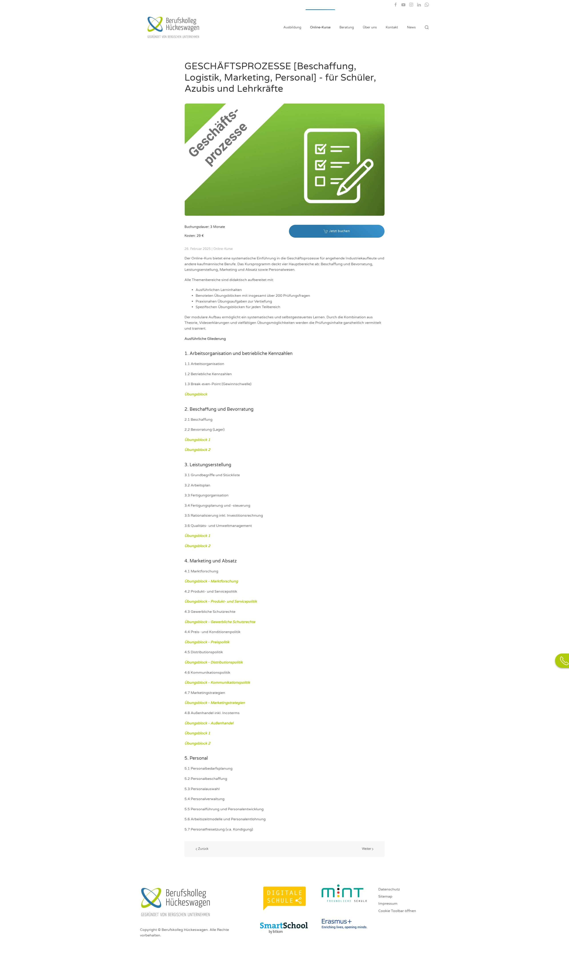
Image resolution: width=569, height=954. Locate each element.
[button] (427, 27)
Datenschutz (389, 889)
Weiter (366, 849)
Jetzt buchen (339, 231)
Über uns (370, 27)
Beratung (346, 27)
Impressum (387, 903)
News (411, 27)
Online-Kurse (320, 27)
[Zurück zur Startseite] (174, 27)
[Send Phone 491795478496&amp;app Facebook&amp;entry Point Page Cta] (427, 4)
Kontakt (392, 27)
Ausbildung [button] (292, 27)
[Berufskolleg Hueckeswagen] (411, 4)
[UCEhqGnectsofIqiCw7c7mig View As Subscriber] (403, 4)
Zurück (203, 849)
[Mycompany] (419, 4)
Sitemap (385, 896)
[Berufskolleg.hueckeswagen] (395, 4)
